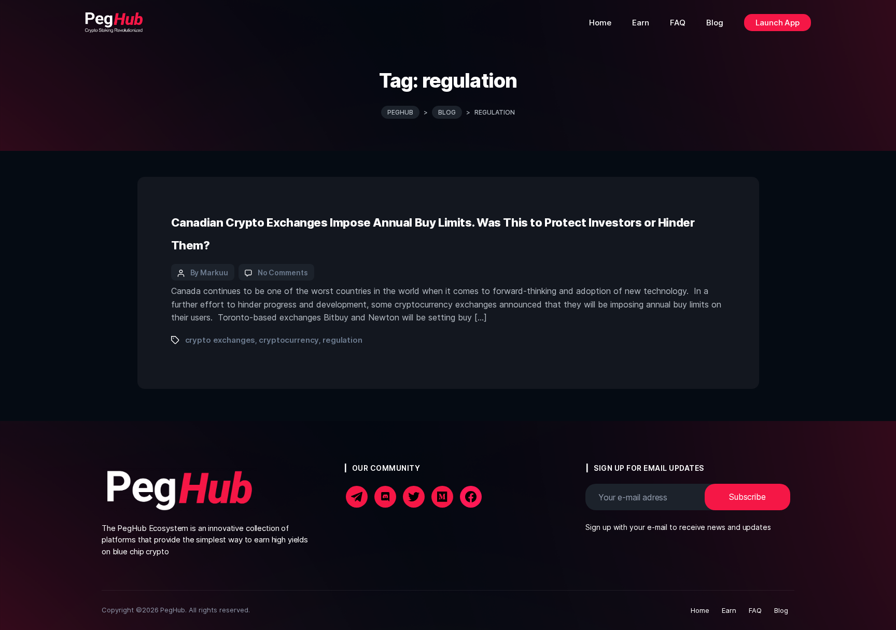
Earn (729, 610)
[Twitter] (414, 496)
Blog (781, 610)
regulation (342, 340)
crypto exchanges (220, 340)
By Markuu (209, 272)
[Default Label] (442, 496)
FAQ (755, 610)
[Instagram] (385, 496)
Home (700, 610)
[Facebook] (357, 496)
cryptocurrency (289, 340)
